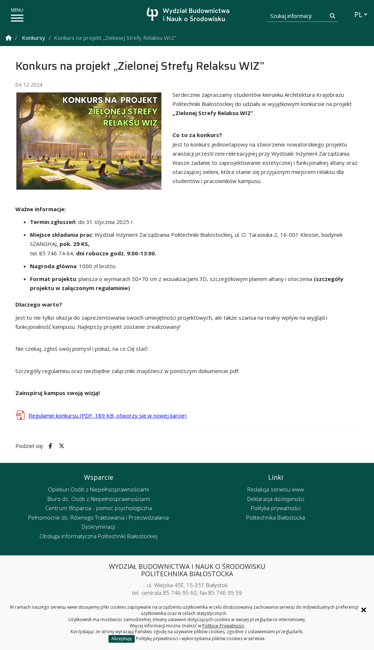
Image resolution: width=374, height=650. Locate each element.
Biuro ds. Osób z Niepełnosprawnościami (98, 498)
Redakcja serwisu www (275, 489)
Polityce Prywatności (223, 626)
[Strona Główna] (8, 38)
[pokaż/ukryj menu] (17, 18)
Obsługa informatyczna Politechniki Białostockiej (98, 536)
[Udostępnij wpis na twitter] (60, 446)
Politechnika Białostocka (275, 517)
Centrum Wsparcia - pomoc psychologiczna (98, 508)
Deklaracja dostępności (275, 498)
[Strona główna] (189, 15)
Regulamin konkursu (107, 415)
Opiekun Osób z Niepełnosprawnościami (98, 489)
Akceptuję (121, 638)
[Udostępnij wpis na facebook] (49, 446)
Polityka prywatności (276, 508)
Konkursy (33, 37)
